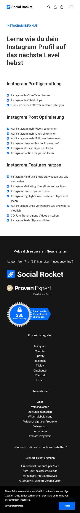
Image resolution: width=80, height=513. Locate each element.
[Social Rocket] (35, 7)
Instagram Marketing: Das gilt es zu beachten (38, 186)
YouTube (40, 351)
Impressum (40, 431)
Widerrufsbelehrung (40, 416)
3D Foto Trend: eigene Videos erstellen (35, 215)
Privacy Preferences (14, 506)
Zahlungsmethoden (40, 411)
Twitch (40, 380)
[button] (71, 7)
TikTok (40, 365)
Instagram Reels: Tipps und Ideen (31, 220)
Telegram (40, 360)
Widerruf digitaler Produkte (40, 421)
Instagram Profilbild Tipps (26, 100)
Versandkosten (40, 407)
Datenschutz (40, 426)
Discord (40, 375)
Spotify (40, 356)
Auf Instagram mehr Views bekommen (34, 128)
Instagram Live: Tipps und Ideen (30, 191)
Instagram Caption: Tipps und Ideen (32, 153)
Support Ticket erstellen (40, 458)
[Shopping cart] (60, 7)
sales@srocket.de (46, 471)
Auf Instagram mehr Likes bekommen (33, 133)
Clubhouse (40, 370)
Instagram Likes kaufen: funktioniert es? (35, 143)
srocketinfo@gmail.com (46, 480)
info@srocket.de (47, 475)
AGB (40, 402)
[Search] (47, 7)
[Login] (54, 7)
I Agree (67, 506)
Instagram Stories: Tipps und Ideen (32, 148)
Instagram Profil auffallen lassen (30, 95)
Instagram (40, 346)
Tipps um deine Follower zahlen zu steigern (37, 105)
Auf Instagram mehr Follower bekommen (35, 138)
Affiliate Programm (40, 436)
